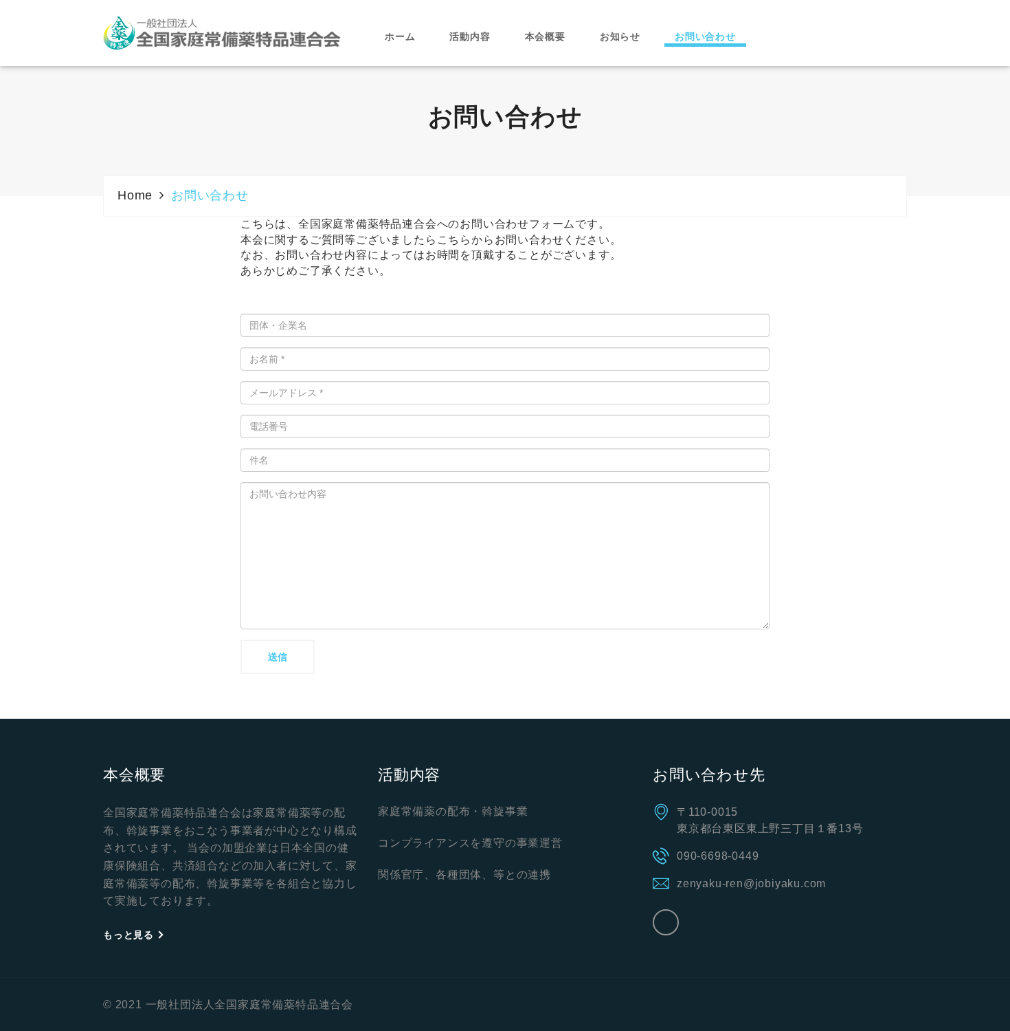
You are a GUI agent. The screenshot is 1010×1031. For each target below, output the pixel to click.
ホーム (400, 36)
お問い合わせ (705, 36)
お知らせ (620, 36)
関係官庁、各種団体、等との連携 (464, 874)
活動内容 (469, 36)
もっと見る (130, 935)
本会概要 (545, 36)
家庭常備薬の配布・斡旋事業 (453, 811)
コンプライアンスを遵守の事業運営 (470, 843)
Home (135, 195)
